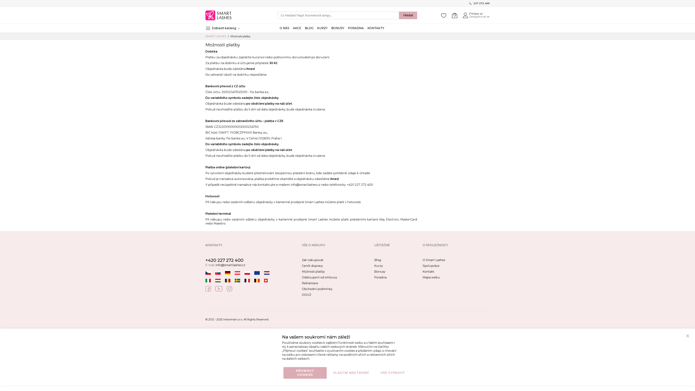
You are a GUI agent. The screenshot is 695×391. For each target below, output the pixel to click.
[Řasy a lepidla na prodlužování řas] (208, 272)
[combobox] (338, 15)
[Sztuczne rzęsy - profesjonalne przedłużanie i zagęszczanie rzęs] (247, 272)
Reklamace (310, 283)
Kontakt (428, 271)
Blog (377, 260)
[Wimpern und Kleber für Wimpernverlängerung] (266, 280)
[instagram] (229, 288)
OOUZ (306, 295)
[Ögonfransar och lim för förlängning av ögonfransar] (237, 280)
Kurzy (378, 266)
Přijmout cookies (305, 373)
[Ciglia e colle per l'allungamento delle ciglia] (208, 280)
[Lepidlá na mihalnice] (218, 272)
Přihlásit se (476, 13)
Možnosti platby (313, 271)
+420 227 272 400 (224, 260)
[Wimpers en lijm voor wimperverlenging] (266, 272)
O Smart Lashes (434, 260)
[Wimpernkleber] (227, 272)
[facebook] (208, 288)
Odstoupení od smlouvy (319, 277)
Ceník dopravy (312, 266)
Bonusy (379, 271)
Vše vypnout (393, 373)
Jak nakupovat (312, 260)
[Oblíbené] (444, 15)
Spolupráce (431, 266)
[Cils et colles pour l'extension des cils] (247, 280)
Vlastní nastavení (351, 373)
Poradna (380, 277)
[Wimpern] (237, 272)
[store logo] (218, 15)
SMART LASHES (216, 36)
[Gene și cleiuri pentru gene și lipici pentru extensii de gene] (227, 280)
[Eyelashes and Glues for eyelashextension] (257, 272)
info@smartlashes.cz (305, 184)
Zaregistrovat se (479, 16)
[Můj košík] (454, 15)
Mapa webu (431, 277)
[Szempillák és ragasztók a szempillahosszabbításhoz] (218, 280)
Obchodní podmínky (317, 289)
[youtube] (218, 288)
